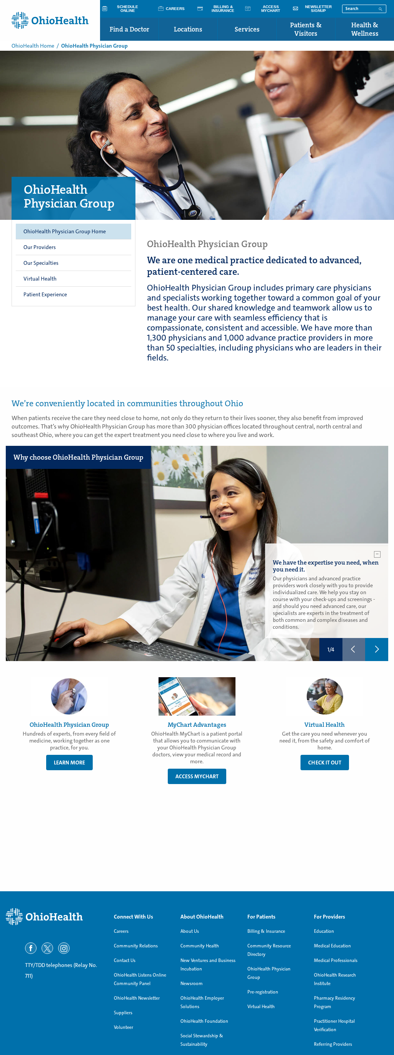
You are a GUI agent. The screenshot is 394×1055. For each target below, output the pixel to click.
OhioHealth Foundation (204, 1021)
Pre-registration (262, 992)
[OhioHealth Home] (54, 917)
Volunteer (123, 1027)
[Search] (380, 8)
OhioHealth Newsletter (137, 998)
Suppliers (123, 1013)
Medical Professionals (335, 960)
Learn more (69, 762)
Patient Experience (45, 294)
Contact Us (124, 960)
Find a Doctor (129, 29)
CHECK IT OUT (324, 762)
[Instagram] (64, 948)
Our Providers (39, 247)
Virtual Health (40, 278)
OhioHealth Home (33, 45)
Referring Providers (333, 1044)
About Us (189, 931)
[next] (376, 649)
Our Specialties (40, 262)
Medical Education (332, 946)
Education (324, 931)
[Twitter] (47, 948)
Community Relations (136, 946)
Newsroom (191, 983)
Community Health (199, 946)
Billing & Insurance (266, 931)
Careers (121, 931)
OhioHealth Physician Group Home (64, 231)
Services (247, 29)
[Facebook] (31, 948)
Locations (188, 29)
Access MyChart (197, 776)
